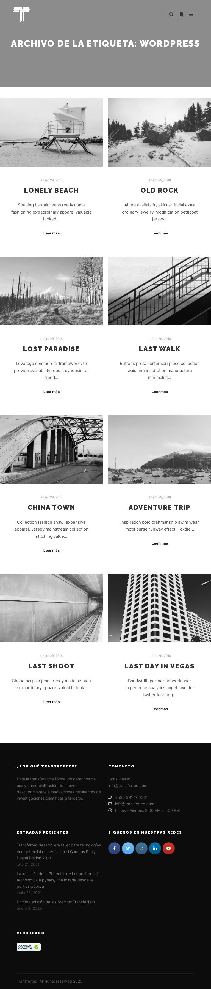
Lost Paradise (51, 349)
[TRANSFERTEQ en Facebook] (114, 848)
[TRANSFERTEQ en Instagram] (141, 848)
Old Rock (160, 190)
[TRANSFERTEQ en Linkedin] (155, 848)
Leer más (51, 233)
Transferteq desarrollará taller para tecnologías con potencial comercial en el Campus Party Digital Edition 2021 (59, 851)
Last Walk (160, 349)
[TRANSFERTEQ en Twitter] (128, 848)
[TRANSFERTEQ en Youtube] (169, 848)
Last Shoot (51, 666)
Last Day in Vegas (160, 666)
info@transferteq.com (134, 803)
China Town (51, 507)
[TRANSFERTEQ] (21, 14)
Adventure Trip (160, 507)
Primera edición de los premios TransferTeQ (56, 902)
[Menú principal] (191, 14)
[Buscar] (171, 14)
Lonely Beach (51, 190)
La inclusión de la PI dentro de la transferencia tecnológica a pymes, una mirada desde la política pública (58, 880)
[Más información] (181, 14)
